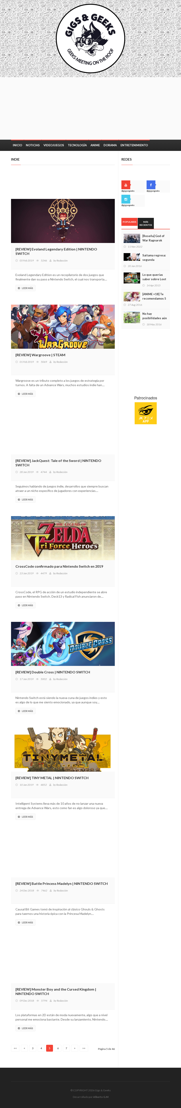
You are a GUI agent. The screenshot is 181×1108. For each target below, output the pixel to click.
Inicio (17, 145)
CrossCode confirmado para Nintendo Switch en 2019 (59, 566)
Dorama (110, 145)
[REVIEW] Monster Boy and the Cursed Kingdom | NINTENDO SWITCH (55, 991)
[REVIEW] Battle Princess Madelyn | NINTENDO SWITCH (61, 883)
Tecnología (77, 145)
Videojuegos (53, 145)
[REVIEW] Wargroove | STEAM (40, 355)
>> (83, 1048)
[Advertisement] (110, 108)
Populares (129, 221)
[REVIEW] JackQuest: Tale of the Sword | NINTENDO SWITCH (58, 462)
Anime (95, 145)
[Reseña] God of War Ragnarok (153, 238)
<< (15, 1048)
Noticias (33, 145)
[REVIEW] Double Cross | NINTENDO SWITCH (52, 672)
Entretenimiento (134, 145)
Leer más (27, 288)
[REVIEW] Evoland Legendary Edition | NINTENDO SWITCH (56, 251)
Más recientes (146, 223)
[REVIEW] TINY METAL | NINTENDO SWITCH (52, 778)
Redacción (62, 260)
